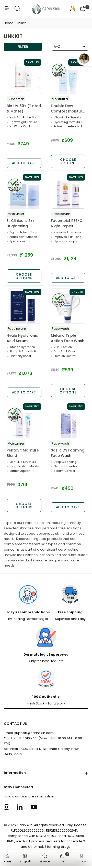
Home (8, 23)
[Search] (17, 10)
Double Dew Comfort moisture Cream (68, 108)
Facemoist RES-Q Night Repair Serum (67, 223)
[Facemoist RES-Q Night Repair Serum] (68, 191)
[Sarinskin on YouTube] (33, 807)
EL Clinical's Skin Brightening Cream (21, 223)
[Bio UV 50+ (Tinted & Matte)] (24, 76)
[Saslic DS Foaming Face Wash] (68, 420)
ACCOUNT (81, 861)
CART (63, 857)
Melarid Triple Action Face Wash (67, 338)
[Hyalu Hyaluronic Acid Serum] (24, 306)
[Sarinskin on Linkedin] (20, 807)
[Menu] (7, 10)
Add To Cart (24, 163)
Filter (22, 46)
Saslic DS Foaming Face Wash (67, 453)
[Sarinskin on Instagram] (7, 807)
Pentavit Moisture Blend (23, 453)
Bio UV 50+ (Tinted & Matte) (24, 108)
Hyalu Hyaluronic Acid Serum (22, 338)
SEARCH (44, 861)
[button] (82, 9)
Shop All (25, 861)
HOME (7, 861)
